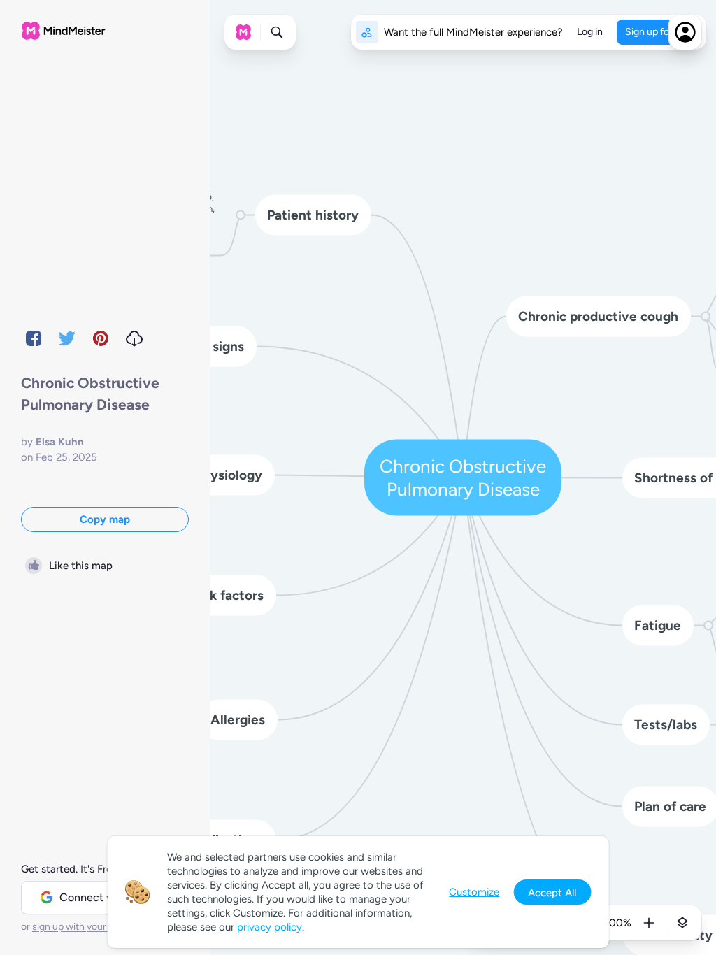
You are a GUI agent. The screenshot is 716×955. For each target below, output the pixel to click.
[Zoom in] (649, 922)
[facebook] (33, 338)
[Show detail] (682, 922)
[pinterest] (100, 338)
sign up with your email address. (101, 927)
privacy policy (269, 927)
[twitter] (67, 338)
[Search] (277, 32)
